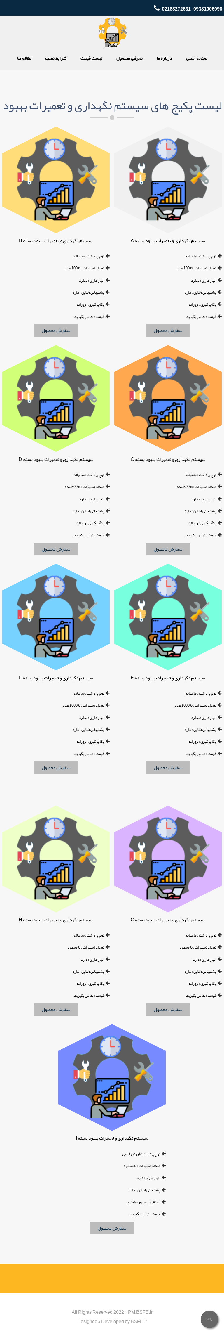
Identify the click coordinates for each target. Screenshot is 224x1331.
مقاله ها (24, 58)
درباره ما (164, 58)
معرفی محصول (129, 58)
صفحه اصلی (196, 58)
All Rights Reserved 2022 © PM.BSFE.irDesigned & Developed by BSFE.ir (112, 1317)
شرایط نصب (55, 58)
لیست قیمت (91, 58)
